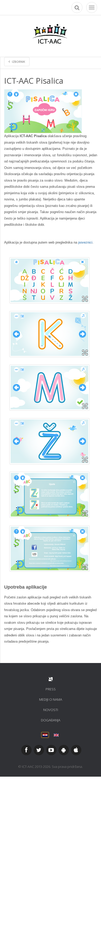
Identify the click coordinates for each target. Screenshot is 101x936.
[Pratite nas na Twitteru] (39, 750)
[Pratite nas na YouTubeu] (51, 750)
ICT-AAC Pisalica (33, 80)
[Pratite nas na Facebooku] (26, 750)
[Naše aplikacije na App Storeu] (76, 750)
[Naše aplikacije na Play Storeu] (64, 750)
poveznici (85, 242)
